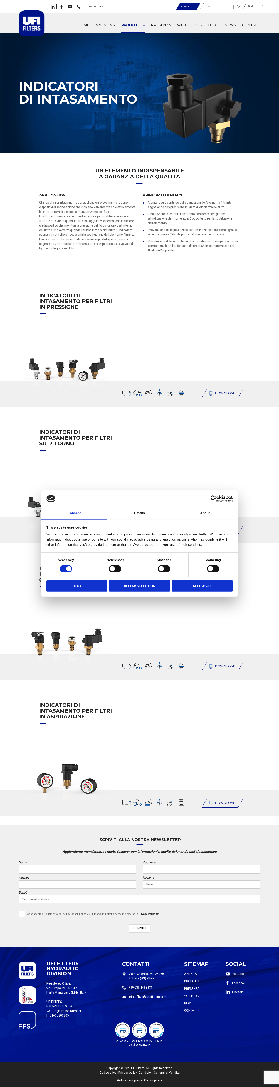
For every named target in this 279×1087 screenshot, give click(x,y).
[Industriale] (181, 393)
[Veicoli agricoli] (137, 393)
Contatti (191, 1010)
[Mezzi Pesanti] (126, 393)
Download (188, 6)
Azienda (190, 974)
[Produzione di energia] (159, 393)
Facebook (238, 983)
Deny (77, 586)
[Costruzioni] (148, 393)
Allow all (202, 586)
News (188, 1003)
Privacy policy (127, 1072)
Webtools (192, 996)
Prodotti (191, 981)
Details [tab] (139, 513)
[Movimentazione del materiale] (170, 393)
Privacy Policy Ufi (149, 914)
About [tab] (205, 513)
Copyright (113, 1068)
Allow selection (139, 586)
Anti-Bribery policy (129, 1080)
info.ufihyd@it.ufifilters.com (148, 996)
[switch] (115, 568)
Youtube (238, 974)
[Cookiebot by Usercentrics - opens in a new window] (214, 498)
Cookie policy (153, 1080)
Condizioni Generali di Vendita (159, 1072)
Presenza (192, 988)
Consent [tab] (74, 513)
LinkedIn (237, 992)
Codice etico (108, 1072)
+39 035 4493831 (141, 987)
